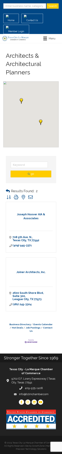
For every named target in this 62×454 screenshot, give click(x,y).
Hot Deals (17, 327)
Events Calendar (43, 324)
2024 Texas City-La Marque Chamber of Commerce (32, 442)
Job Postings (33, 327)
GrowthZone (38, 446)
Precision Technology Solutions (31, 449)
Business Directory (20, 324)
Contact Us (41, 329)
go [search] (32, 173)
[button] (41, 122)
